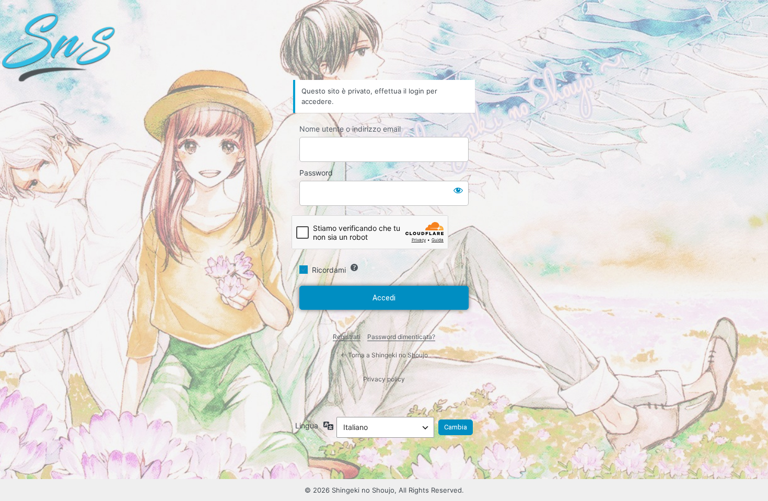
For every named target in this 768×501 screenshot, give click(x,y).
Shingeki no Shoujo (384, 51)
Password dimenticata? (401, 337)
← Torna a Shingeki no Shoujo (384, 355)
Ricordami (329, 269)
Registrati (346, 337)
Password (316, 172)
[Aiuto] (354, 267)
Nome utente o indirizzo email (350, 128)
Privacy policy (384, 379)
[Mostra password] (458, 190)
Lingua (306, 425)
